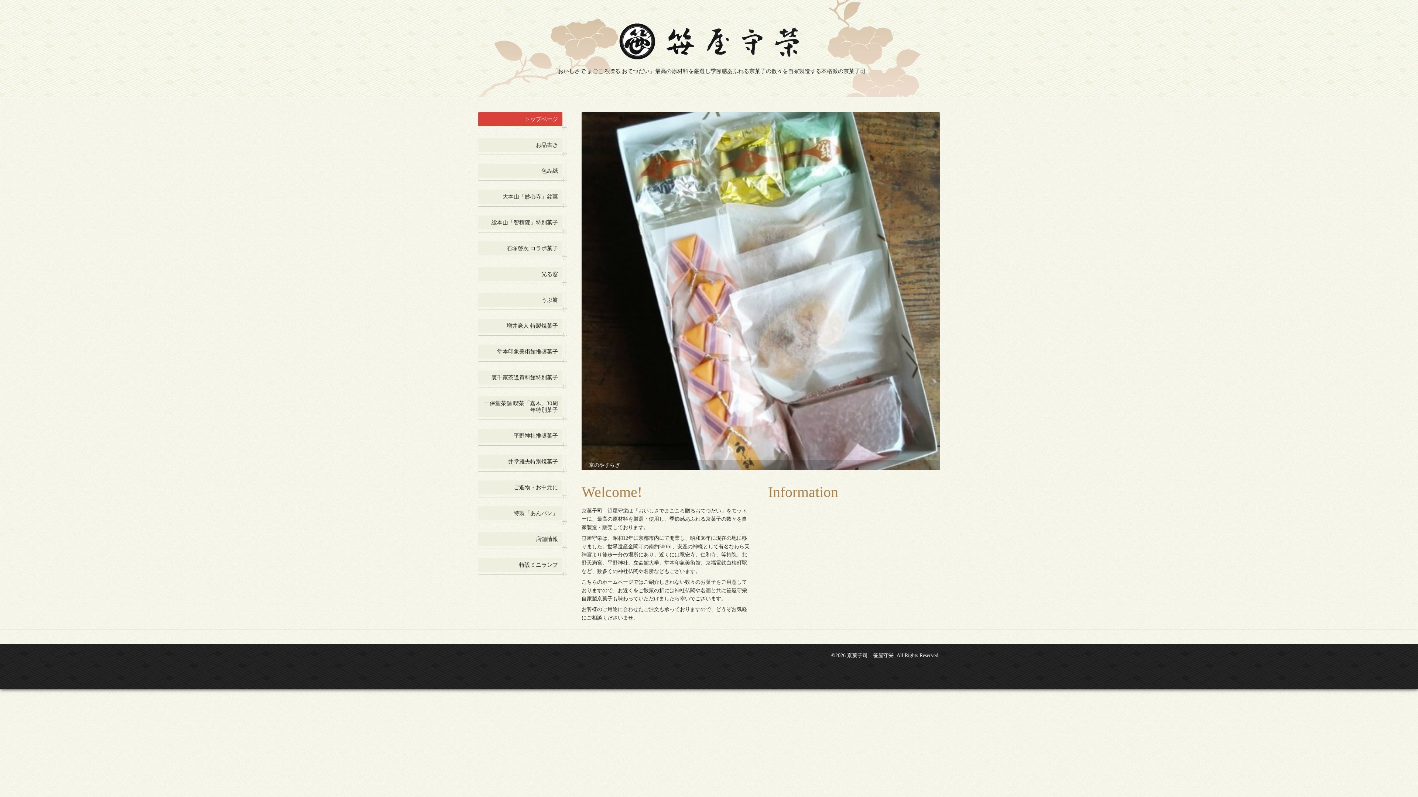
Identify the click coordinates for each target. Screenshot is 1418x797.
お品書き (547, 145)
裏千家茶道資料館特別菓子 (524, 377)
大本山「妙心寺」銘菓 (530, 197)
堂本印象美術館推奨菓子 (527, 352)
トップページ (541, 119)
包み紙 (549, 171)
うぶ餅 (549, 300)
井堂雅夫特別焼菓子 (533, 462)
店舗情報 (547, 539)
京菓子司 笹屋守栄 (870, 621)
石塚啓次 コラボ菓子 (532, 248)
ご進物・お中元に (536, 487)
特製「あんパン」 (536, 513)
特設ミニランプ (538, 565)
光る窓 (549, 274)
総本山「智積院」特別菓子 (524, 222)
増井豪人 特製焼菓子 (532, 326)
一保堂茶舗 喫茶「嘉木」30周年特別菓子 (521, 406)
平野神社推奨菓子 (536, 436)
